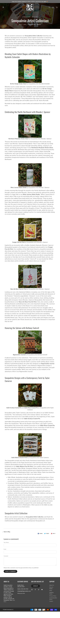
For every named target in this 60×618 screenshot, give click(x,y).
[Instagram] (32, 589)
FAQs (50, 590)
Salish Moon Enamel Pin (31, 408)
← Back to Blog (6, 531)
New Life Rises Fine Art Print (18, 289)
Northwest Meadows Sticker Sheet (18, 138)
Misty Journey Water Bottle (18, 187)
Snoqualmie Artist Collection (33, 35)
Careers (51, 601)
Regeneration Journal (19, 354)
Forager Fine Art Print (18, 242)
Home (20, 24)
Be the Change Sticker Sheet (18, 84)
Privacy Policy (52, 596)
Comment (6, 556)
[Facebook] (35, 589)
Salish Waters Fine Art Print (19, 457)
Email (5, 549)
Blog (25, 24)
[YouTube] (42, 589)
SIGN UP (35, 586)
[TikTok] (38, 589)
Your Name (6, 542)
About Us (51, 585)
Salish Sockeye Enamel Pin (13, 408)
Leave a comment (10, 571)
